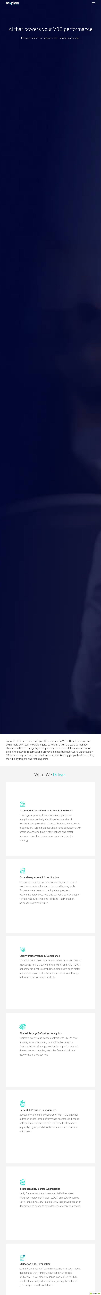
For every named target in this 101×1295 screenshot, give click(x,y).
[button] (93, 3)
